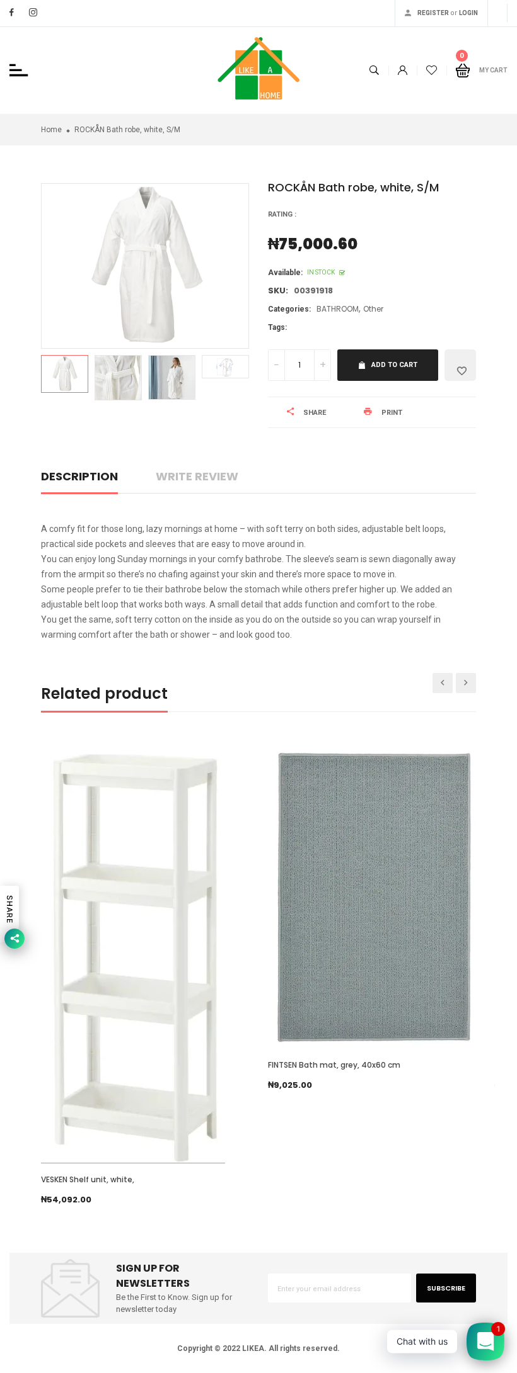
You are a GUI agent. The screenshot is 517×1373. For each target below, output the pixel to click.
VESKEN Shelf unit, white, (87, 1179)
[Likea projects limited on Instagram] (33, 12)
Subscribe (446, 1288)
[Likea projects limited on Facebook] (11, 12)
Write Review (197, 476)
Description (79, 476)
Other (373, 308)
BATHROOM (338, 308)
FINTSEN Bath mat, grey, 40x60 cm (334, 1064)
